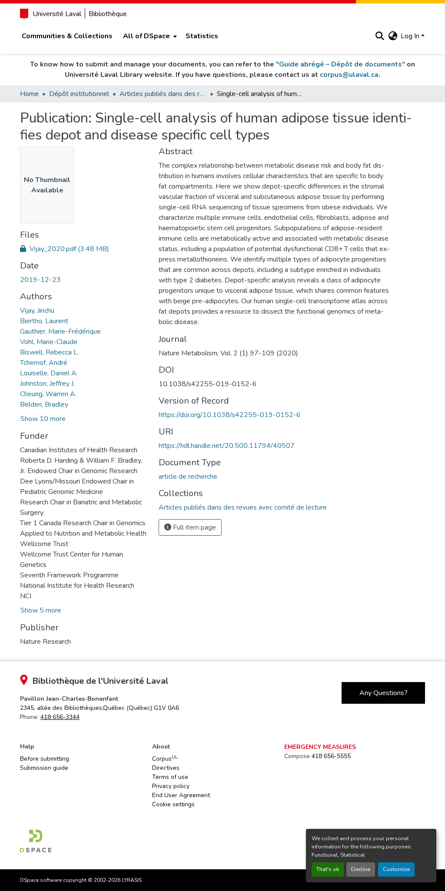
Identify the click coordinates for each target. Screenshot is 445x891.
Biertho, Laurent (44, 321)
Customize (396, 869)
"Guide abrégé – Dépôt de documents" (340, 64)
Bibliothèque (108, 14)
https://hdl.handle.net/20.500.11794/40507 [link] (227, 445)
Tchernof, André (43, 363)
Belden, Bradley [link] (44, 404)
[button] (379, 36)
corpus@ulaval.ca (349, 74)
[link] (84, 249)
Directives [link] (165, 768)
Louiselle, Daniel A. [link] (49, 373)
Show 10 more (43, 419)
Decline (360, 869)
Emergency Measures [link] (320, 747)
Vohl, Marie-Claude (48, 342)
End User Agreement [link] (181, 795)
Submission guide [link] (44, 768)
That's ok (327, 869)
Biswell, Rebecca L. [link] (49, 352)
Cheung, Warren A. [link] (48, 394)
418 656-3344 (60, 717)
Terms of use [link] (170, 777)
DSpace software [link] (41, 880)
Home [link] (29, 94)
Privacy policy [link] (170, 786)
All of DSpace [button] (146, 36)
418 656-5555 (331, 756)
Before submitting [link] (44, 759)
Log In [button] (411, 36)
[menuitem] (149, 36)
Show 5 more (40, 610)
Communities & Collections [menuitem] (67, 36)
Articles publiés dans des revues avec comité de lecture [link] (163, 94)
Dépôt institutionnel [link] (79, 94)
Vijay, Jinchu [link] (37, 310)
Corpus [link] (165, 758)
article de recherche (188, 476)
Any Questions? (383, 693)
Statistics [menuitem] (202, 36)
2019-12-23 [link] (40, 280)
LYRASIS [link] (132, 880)
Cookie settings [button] (173, 804)
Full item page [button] (193, 527)
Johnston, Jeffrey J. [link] (47, 383)
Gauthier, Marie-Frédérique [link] (60, 331)
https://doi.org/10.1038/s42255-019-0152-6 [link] (230, 415)
